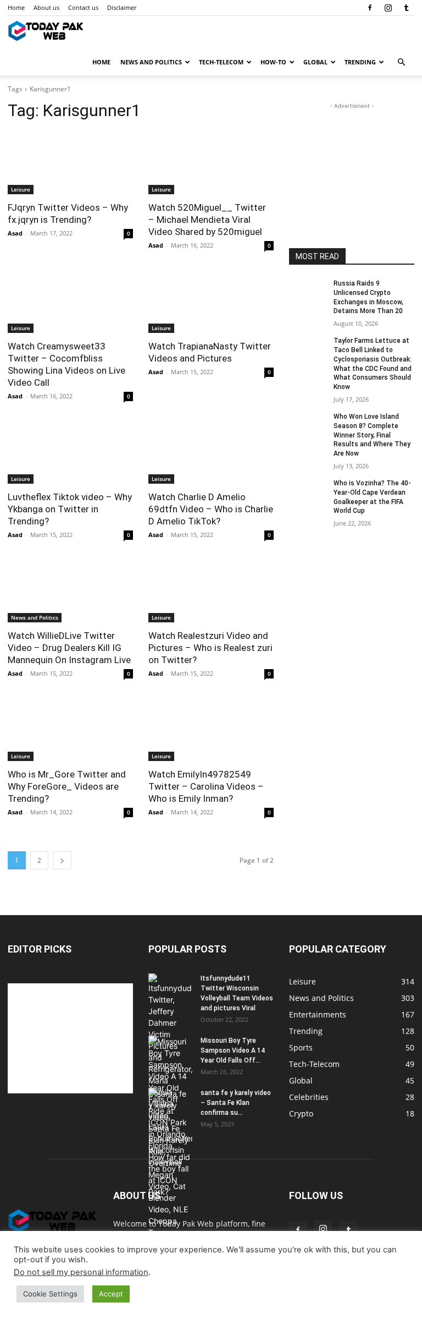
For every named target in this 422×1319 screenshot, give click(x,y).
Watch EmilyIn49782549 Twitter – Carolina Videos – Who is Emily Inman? (206, 786)
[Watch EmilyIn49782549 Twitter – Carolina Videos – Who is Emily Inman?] (211, 729)
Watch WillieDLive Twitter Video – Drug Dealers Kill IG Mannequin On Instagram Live (69, 647)
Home (16, 7)
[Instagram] (388, 7)
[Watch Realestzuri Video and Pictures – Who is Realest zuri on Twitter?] (211, 591)
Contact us (83, 7)
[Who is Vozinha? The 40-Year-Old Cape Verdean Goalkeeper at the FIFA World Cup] (307, 492)
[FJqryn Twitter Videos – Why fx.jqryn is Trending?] (70, 163)
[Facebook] (370, 7)
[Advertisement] (351, 167)
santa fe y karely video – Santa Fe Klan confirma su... (236, 1103)
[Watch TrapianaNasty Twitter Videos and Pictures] (211, 301)
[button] (401, 62)
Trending (360, 62)
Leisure (20, 189)
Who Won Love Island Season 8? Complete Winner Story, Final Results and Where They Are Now (372, 435)
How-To (273, 62)
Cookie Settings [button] (50, 1293)
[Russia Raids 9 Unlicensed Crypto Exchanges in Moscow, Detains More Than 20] (307, 292)
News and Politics (151, 62)
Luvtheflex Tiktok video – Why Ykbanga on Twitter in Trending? (70, 509)
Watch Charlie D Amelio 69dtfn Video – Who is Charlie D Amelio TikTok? (210, 509)
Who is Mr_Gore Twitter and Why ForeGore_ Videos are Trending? (67, 786)
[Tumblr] (406, 7)
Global (315, 62)
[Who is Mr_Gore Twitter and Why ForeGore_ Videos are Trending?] (70, 729)
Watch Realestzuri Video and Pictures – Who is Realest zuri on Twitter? (210, 647)
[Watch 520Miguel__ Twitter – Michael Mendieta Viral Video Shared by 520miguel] (211, 163)
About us (46, 7)
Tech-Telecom (221, 62)
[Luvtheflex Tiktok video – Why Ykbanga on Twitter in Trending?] (70, 452)
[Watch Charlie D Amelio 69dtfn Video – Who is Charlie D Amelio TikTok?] (211, 452)
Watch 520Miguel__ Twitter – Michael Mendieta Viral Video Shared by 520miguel (207, 219)
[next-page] (62, 860)
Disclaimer (121, 7)
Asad (15, 233)
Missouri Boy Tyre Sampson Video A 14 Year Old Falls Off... (233, 1050)
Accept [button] (111, 1293)
